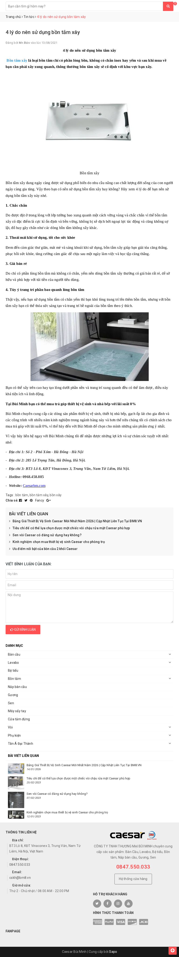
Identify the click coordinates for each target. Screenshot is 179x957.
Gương (13, 695)
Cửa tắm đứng (19, 719)
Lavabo (13, 662)
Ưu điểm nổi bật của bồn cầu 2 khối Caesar (45, 549)
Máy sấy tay (17, 711)
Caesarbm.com (34, 486)
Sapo (113, 952)
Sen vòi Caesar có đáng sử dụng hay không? (47, 535)
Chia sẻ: (12, 500)
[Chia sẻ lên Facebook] (21, 500)
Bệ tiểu (13, 670)
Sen (11, 703)
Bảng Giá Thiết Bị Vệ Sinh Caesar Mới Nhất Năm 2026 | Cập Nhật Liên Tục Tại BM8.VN (77, 521)
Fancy (40, 500)
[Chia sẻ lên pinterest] (32, 500)
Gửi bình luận (25, 629)
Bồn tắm (14, 679)
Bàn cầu (14, 654)
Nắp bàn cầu (17, 687)
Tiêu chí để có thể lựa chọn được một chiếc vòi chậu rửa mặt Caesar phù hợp (71, 528)
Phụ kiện (14, 735)
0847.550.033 (19, 864)
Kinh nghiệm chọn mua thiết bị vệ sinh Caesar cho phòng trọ (59, 542)
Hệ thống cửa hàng (133, 879)
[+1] (48, 500)
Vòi (10, 727)
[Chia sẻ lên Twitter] (26, 500)
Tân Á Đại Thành (20, 743)
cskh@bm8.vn (20, 877)
